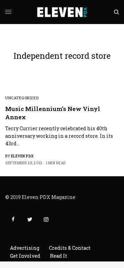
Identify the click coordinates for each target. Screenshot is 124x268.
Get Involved (25, 256)
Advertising (24, 248)
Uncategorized (22, 97)
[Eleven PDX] (62, 12)
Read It (58, 256)
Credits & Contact (70, 248)
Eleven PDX (22, 156)
